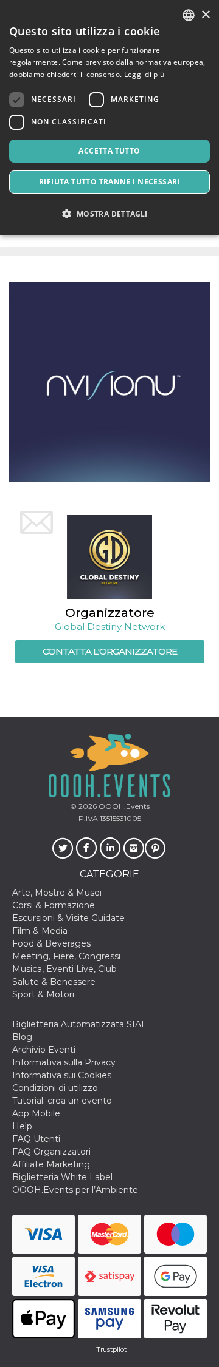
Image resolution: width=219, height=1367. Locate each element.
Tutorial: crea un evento (62, 1100)
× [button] (205, 14)
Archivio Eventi (43, 1049)
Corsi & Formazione (53, 905)
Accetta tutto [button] (109, 151)
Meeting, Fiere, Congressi (66, 956)
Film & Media (40, 930)
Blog (22, 1036)
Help (22, 1126)
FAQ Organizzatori (51, 1151)
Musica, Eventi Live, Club (64, 969)
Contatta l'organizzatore (110, 651)
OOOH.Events (123, 806)
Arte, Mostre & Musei (57, 892)
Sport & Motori (43, 994)
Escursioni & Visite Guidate (68, 918)
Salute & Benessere (54, 981)
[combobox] (188, 15)
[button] (109, 213)
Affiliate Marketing (51, 1164)
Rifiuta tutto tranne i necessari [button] (109, 182)
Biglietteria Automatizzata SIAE (79, 1024)
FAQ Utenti (36, 1138)
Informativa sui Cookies (61, 1075)
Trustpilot (111, 1349)
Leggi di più (144, 74)
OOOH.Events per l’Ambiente (75, 1189)
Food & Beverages (51, 943)
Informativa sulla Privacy (64, 1062)
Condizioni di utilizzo (55, 1087)
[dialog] (109, 117)
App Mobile (36, 1113)
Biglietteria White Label (62, 1177)
